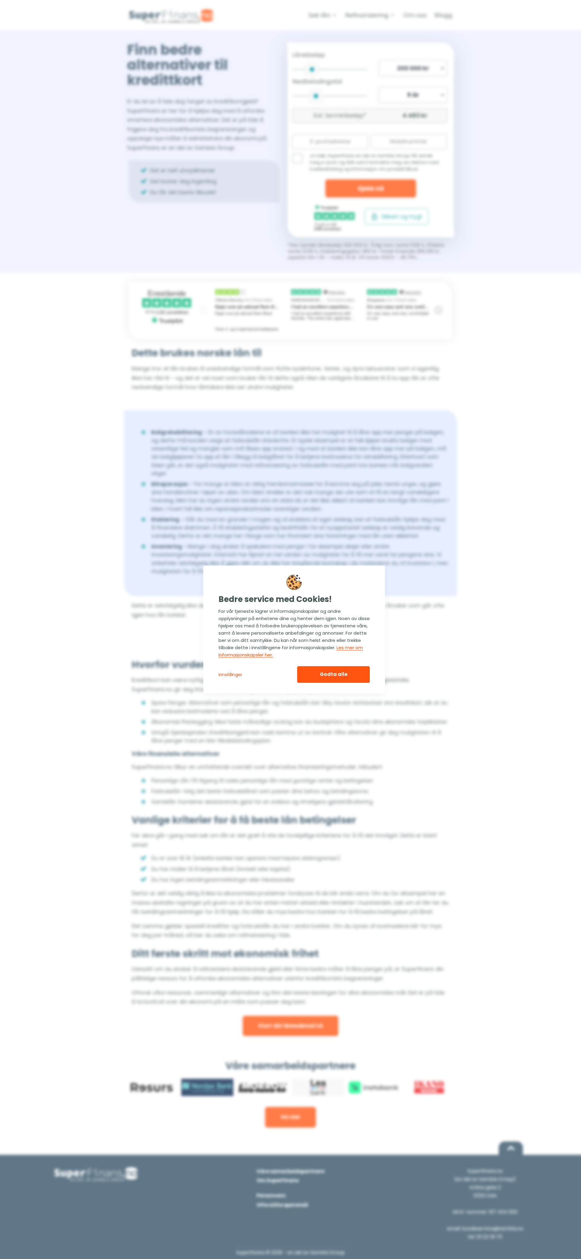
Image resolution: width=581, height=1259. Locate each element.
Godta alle (333, 674)
